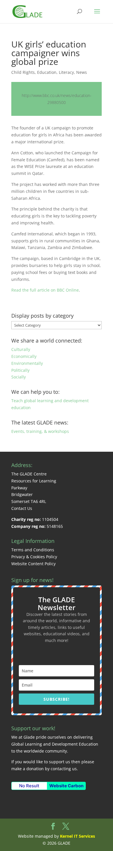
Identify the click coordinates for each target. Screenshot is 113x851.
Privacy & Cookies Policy (34, 556)
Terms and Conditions (32, 549)
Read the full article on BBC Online (45, 290)
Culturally (20, 349)
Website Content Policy (33, 563)
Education (47, 72)
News (81, 72)
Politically (20, 370)
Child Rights (23, 72)
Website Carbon (66, 785)
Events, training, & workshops (40, 431)
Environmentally (27, 363)
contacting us (64, 768)
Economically (24, 356)
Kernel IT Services (77, 836)
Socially (18, 377)
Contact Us (21, 508)
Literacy (66, 72)
